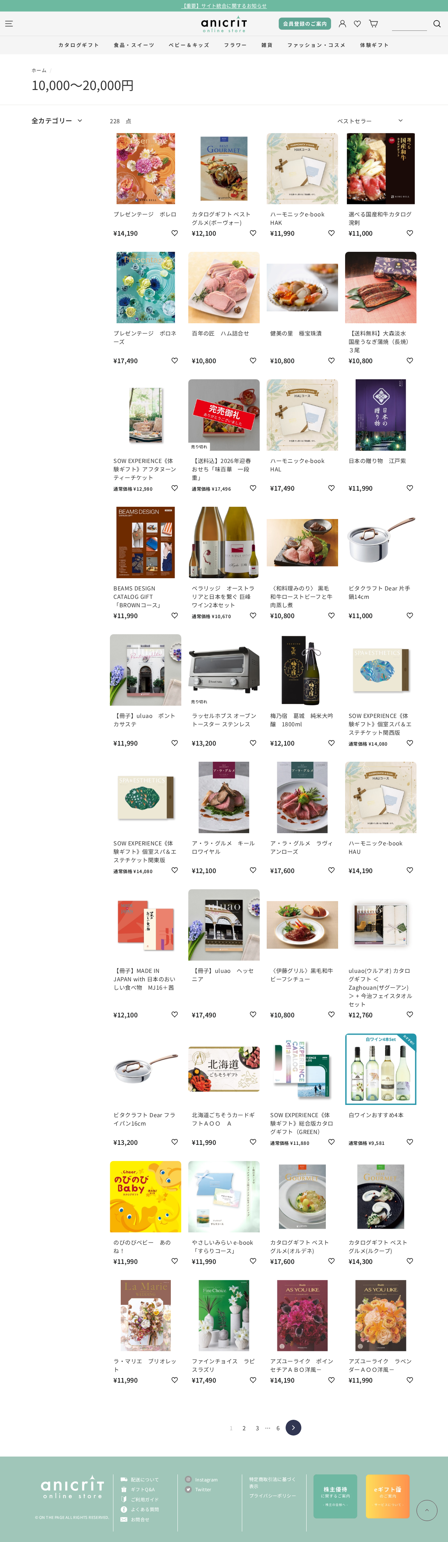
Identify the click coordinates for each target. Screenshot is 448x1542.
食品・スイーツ (134, 44)
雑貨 (267, 44)
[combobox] (409, 23)
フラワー (235, 44)
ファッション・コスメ (316, 44)
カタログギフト (79, 44)
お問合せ (140, 1519)
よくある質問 (145, 1509)
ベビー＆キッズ (189, 44)
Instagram (206, 1479)
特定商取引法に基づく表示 (272, 1482)
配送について (145, 1479)
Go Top (427, 1510)
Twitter (203, 1489)
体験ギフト (375, 44)
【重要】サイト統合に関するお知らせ (224, 5)
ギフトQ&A (143, 1489)
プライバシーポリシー (272, 1495)
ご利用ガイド (145, 1499)
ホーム (39, 70)
